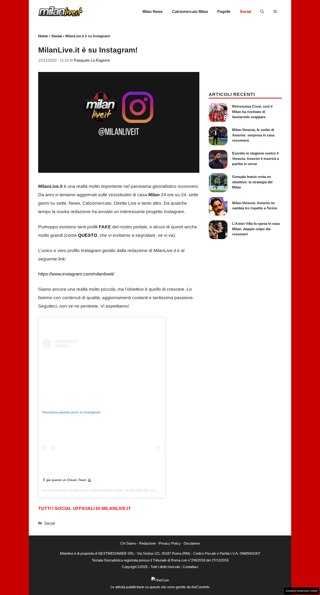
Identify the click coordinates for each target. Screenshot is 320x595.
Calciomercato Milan (190, 12)
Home (43, 36)
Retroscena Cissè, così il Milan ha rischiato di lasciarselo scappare (252, 111)
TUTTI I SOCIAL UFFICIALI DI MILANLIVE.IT (84, 508)
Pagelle (224, 12)
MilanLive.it (82, 490)
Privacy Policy (170, 543)
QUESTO (87, 235)
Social (245, 12)
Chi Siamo (128, 543)
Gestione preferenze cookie (301, 590)
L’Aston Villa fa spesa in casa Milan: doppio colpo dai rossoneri (256, 229)
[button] (262, 12)
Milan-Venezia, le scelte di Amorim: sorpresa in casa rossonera (253, 135)
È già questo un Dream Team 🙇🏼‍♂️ (67, 480)
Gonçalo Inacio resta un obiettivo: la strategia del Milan (252, 182)
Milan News (152, 12)
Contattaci (190, 567)
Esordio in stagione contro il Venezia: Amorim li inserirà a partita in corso (255, 158)
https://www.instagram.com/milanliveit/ (76, 273)
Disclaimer (192, 543)
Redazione (147, 543)
